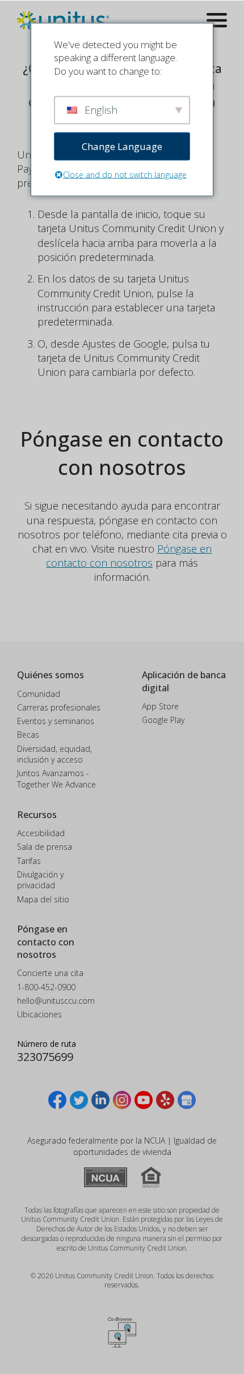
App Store (160, 706)
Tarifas (29, 860)
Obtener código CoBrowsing (122, 1332)
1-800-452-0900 (46, 987)
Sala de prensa (44, 846)
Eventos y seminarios (55, 721)
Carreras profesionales (58, 707)
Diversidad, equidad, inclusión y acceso (54, 754)
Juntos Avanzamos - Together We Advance (56, 779)
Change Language (122, 145)
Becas (28, 734)
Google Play (163, 719)
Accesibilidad (41, 833)
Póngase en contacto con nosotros (129, 556)
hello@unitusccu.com (56, 1000)
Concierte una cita (50, 973)
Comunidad (38, 693)
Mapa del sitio (43, 899)
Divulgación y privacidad (40, 880)
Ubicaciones (39, 1014)
